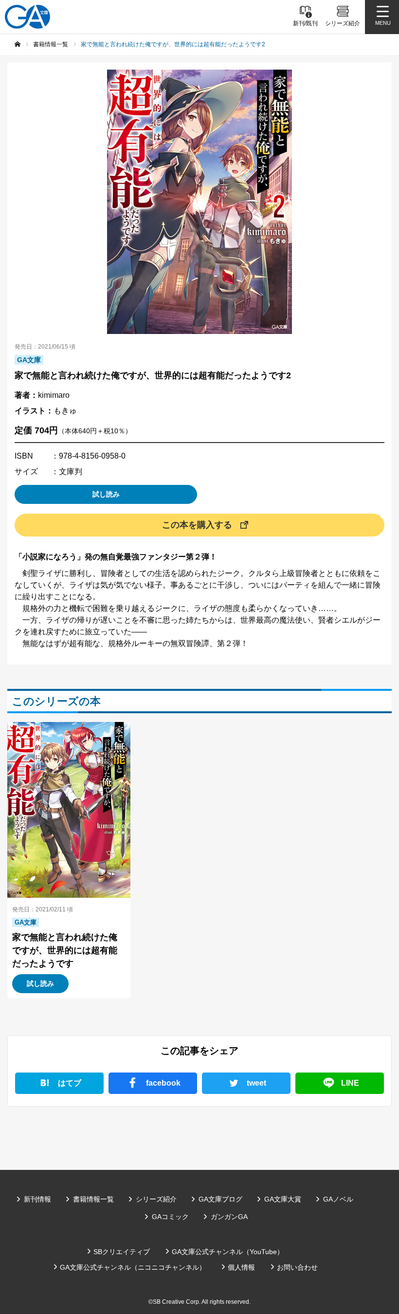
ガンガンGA (229, 1217)
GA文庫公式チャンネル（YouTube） (228, 1252)
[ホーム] (17, 44)
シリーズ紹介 (156, 1199)
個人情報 (241, 1267)
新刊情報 (37, 1199)
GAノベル (338, 1199)
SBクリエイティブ (121, 1252)
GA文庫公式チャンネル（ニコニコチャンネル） (133, 1267)
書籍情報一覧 (93, 1199)
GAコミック (170, 1217)
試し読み (106, 494)
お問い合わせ (297, 1267)
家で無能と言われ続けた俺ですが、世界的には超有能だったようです (64, 950)
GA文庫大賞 (282, 1199)
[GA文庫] (27, 17)
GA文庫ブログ (220, 1199)
